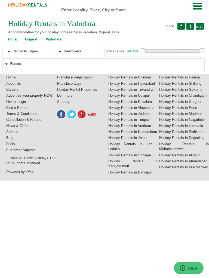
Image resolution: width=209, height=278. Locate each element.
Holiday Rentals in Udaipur (129, 95)
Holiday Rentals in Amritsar (129, 126)
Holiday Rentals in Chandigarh (183, 95)
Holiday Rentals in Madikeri (180, 114)
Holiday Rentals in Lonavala (181, 126)
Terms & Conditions (21, 114)
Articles (12, 132)
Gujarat (31, 39)
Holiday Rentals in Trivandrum (132, 89)
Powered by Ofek (19, 172)
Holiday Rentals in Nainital (180, 77)
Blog (9, 138)
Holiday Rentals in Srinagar (129, 155)
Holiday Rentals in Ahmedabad (183, 161)
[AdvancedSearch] (184, 9)
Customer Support (20, 150)
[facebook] (61, 114)
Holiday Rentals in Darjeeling (181, 138)
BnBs (10, 144)
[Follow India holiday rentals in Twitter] (71, 114)
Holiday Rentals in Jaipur (127, 138)
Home (11, 77)
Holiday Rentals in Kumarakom (132, 132)
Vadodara (54, 39)
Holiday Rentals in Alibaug (179, 155)
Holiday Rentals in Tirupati (129, 120)
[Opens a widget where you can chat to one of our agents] (189, 268)
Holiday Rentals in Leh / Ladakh (133, 146)
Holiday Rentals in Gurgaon (180, 102)
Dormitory (64, 95)
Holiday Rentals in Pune (178, 108)
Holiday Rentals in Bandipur (130, 172)
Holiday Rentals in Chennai (129, 77)
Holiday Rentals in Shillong (180, 83)
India (12, 39)
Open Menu (197, 6)
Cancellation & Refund (23, 120)
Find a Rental (16, 108)
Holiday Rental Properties (77, 89)
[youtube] (92, 114)
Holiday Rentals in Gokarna (180, 89)
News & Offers (17, 126)
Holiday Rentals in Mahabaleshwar (184, 146)
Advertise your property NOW (29, 95)
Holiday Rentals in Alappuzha (131, 108)
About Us (13, 83)
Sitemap (63, 102)
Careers (12, 89)
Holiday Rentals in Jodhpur (129, 114)
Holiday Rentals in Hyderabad (131, 83)
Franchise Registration (75, 77)
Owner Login (16, 102)
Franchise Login (69, 83)
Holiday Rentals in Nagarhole (182, 120)
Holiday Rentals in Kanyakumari (133, 163)
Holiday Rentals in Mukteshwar (183, 167)
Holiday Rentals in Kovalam (130, 102)
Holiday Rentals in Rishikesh (181, 132)
